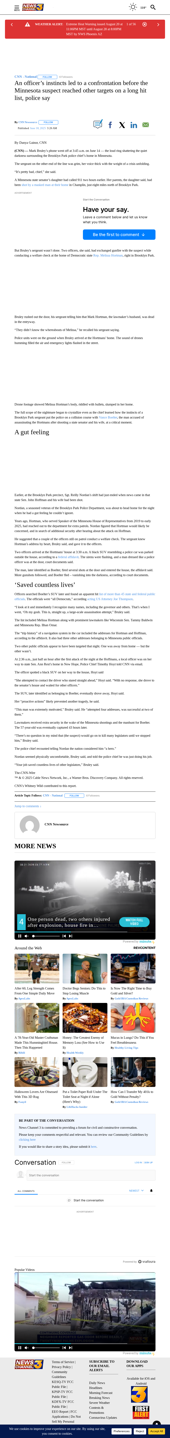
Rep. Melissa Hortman (108, 255)
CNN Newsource (27, 122)
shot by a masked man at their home (45, 185)
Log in (138, 1162)
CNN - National (53, 795)
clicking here (27, 1139)
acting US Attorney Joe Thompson (110, 599)
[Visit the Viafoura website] (146, 1261)
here (93, 1146)
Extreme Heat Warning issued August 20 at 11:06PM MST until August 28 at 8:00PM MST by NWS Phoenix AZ (94, 29)
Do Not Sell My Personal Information (66, 1421)
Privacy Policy (61, 1367)
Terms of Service (63, 1362)
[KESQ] (37, 7)
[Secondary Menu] (20, 7)
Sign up (148, 1162)
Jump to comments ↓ (28, 806)
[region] (85, 1212)
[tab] (26, 1190)
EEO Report (60, 1411)
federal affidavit (68, 557)
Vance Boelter (108, 417)
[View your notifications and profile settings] (151, 1190)
